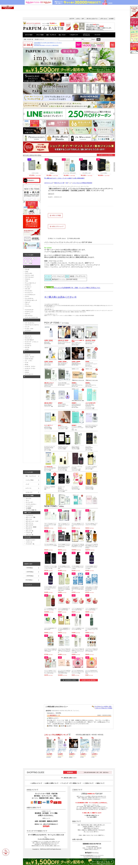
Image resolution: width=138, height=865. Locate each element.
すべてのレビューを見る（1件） (103, 706)
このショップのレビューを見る (103, 708)
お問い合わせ (103, 18)
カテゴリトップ (48, 182)
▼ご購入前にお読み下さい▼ (91, 815)
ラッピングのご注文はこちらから (46, 839)
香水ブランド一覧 (59, 182)
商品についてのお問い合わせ (58, 238)
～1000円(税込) (29, 571)
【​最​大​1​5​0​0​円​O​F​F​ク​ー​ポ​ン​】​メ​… (96, 750)
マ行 (67, 182)
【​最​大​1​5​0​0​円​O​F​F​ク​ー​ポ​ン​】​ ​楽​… (73, 750)
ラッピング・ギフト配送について (71, 783)
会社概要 (111, 18)
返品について (100, 783)
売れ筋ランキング (39, 39)
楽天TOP (72, 18)
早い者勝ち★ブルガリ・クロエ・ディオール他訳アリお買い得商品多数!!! (64, 178)
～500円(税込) (29, 567)
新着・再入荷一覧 (28, 39)
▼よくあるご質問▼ (92, 817)
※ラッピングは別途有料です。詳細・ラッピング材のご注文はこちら (77, 287)
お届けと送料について (51, 783)
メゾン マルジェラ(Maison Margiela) (82, 182)
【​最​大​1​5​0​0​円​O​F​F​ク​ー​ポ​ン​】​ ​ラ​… (62, 750)
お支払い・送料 (80, 18)
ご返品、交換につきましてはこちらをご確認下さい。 (91, 835)
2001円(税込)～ (29, 580)
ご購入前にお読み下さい (92, 18)
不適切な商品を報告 (74, 238)
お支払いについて (37, 783)
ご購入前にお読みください (70, 777)
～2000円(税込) (29, 576)
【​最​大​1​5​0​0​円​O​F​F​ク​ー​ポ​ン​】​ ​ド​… (84, 750)
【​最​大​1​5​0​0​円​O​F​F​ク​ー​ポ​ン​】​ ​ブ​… (51, 750)
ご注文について (89, 783)
